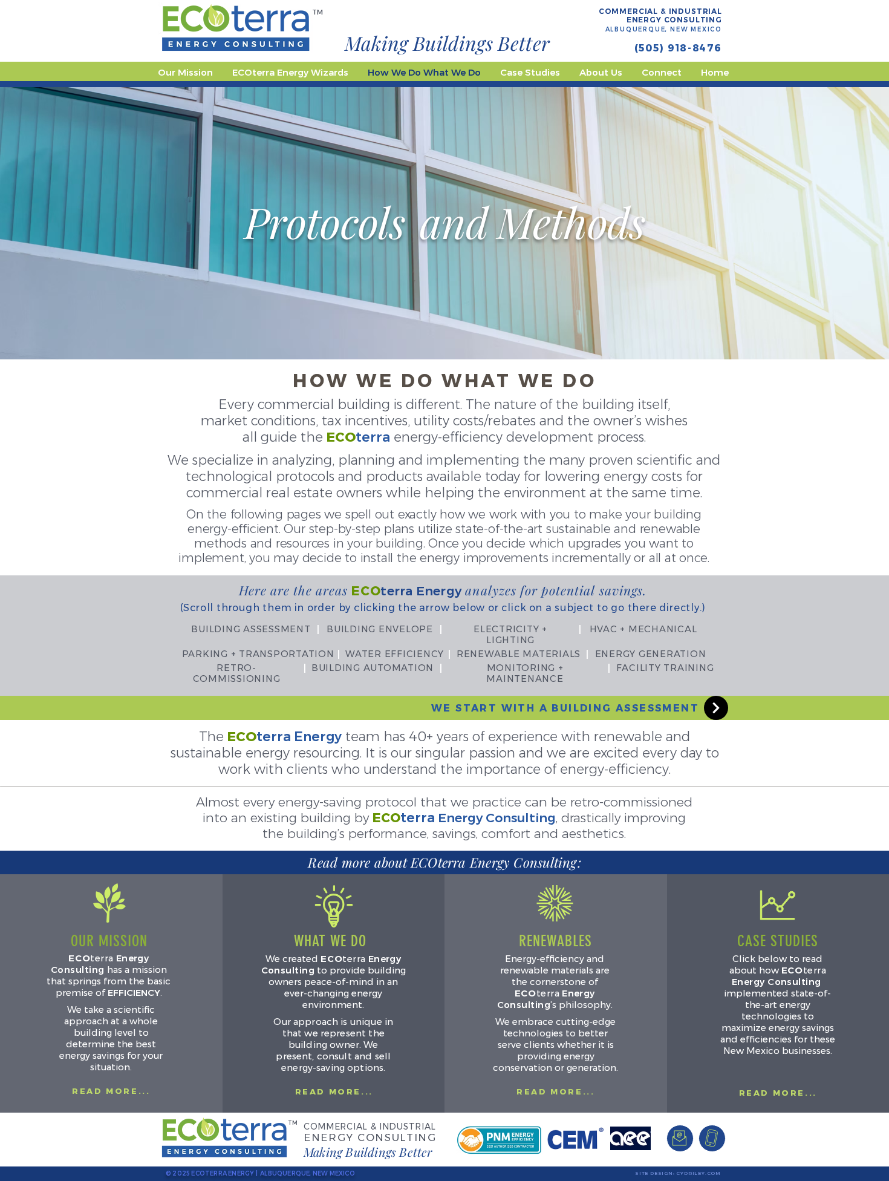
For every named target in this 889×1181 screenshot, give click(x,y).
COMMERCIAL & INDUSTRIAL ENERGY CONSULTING (660, 15)
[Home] (716, 708)
